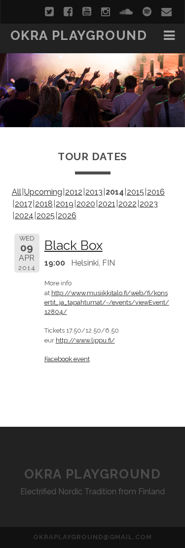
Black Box (73, 245)
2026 (67, 215)
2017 (23, 203)
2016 (156, 192)
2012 (73, 192)
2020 (85, 203)
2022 (127, 203)
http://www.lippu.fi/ (85, 340)
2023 (149, 203)
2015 (135, 192)
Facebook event (67, 359)
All (16, 192)
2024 (24, 215)
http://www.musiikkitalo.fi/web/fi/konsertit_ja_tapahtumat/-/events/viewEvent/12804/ (106, 302)
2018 (44, 203)
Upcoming (43, 192)
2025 (46, 215)
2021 (106, 203)
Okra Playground (78, 35)
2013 (94, 192)
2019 (65, 203)
